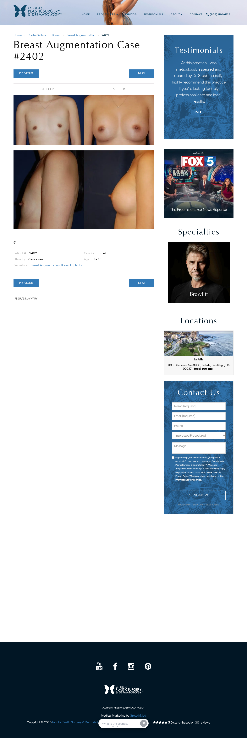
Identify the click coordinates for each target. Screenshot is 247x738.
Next (141, 73)
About (175, 14)
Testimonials (153, 14)
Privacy (208, 505)
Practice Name (123, 2)
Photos (131, 14)
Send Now (198, 495)
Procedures (106, 14)
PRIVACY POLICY (136, 708)
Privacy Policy (182, 476)
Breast (56, 35)
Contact (196, 14)
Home (86, 14)
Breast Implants (71, 265)
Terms (216, 505)
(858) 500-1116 (220, 14)
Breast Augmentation (81, 35)
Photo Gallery (37, 35)
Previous (26, 73)
